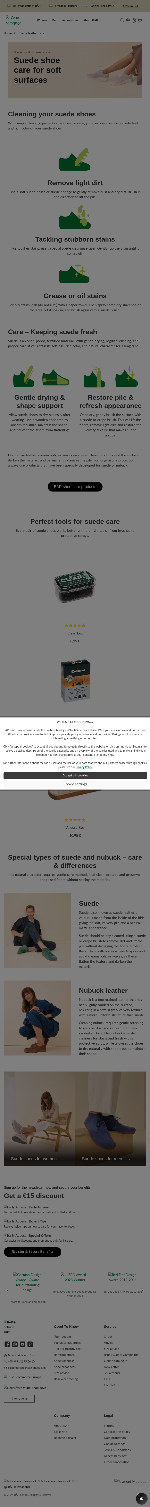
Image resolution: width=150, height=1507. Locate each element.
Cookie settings (75, 784)
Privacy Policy (84, 767)
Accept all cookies (75, 775)
